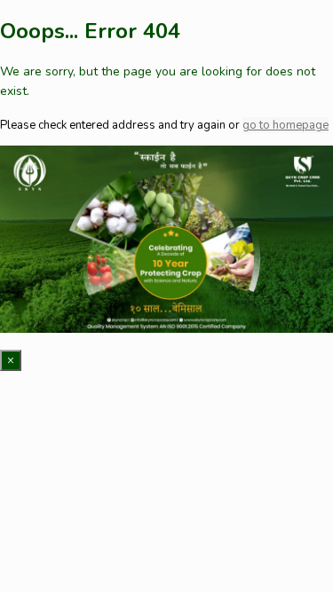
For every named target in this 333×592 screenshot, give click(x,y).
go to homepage (285, 125)
